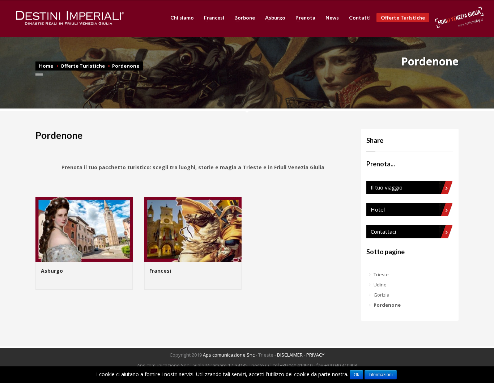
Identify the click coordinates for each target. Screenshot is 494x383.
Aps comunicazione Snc (229, 355)
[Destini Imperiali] (70, 17)
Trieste (381, 274)
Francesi (212, 17)
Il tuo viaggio (387, 187)
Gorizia (381, 294)
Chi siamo (182, 17)
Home (46, 66)
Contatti (360, 17)
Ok (356, 374)
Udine (380, 284)
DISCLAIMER (290, 355)
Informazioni (381, 374)
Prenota (303, 17)
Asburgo (273, 17)
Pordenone (125, 66)
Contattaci (383, 231)
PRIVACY (315, 355)
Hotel (378, 209)
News (332, 17)
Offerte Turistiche (403, 17)
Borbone (242, 17)
